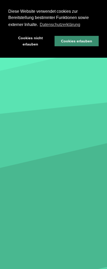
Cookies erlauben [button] (76, 41)
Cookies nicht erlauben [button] (30, 41)
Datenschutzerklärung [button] (60, 24)
